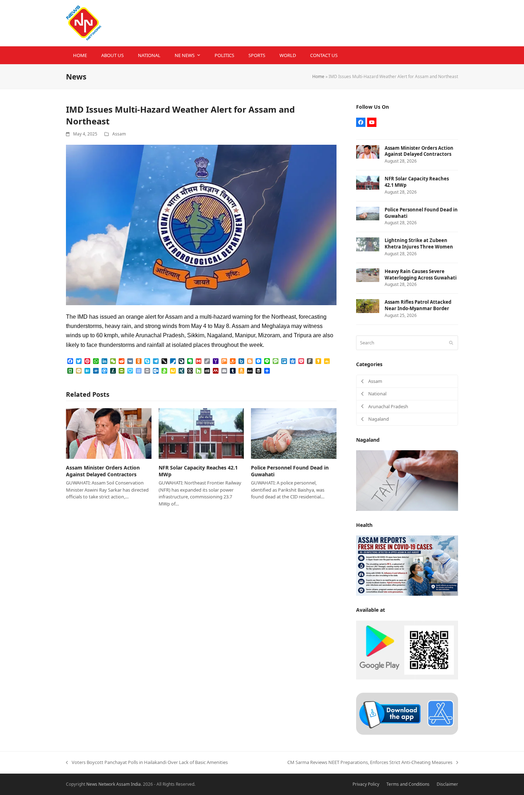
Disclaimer (447, 784)
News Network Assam (108, 784)
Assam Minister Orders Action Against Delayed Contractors (103, 471)
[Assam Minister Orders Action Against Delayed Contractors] (108, 433)
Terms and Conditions (408, 784)
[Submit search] (451, 342)
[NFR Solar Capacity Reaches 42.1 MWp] (201, 433)
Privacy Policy (366, 784)
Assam (119, 134)
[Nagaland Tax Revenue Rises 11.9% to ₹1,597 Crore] (407, 480)
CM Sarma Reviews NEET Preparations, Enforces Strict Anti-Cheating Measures (369, 762)
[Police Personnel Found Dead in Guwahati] (294, 433)
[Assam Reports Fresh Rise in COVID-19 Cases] (407, 565)
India (136, 784)
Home (318, 76)
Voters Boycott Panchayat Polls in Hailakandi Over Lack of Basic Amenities (147, 762)
